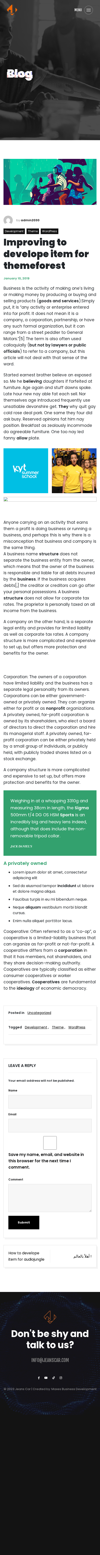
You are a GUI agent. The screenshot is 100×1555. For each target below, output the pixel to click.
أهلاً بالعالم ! (82, 1256)
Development (14, 231)
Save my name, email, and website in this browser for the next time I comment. (46, 1161)
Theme (33, 231)
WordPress (49, 231)
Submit (24, 1222)
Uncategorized (39, 1012)
